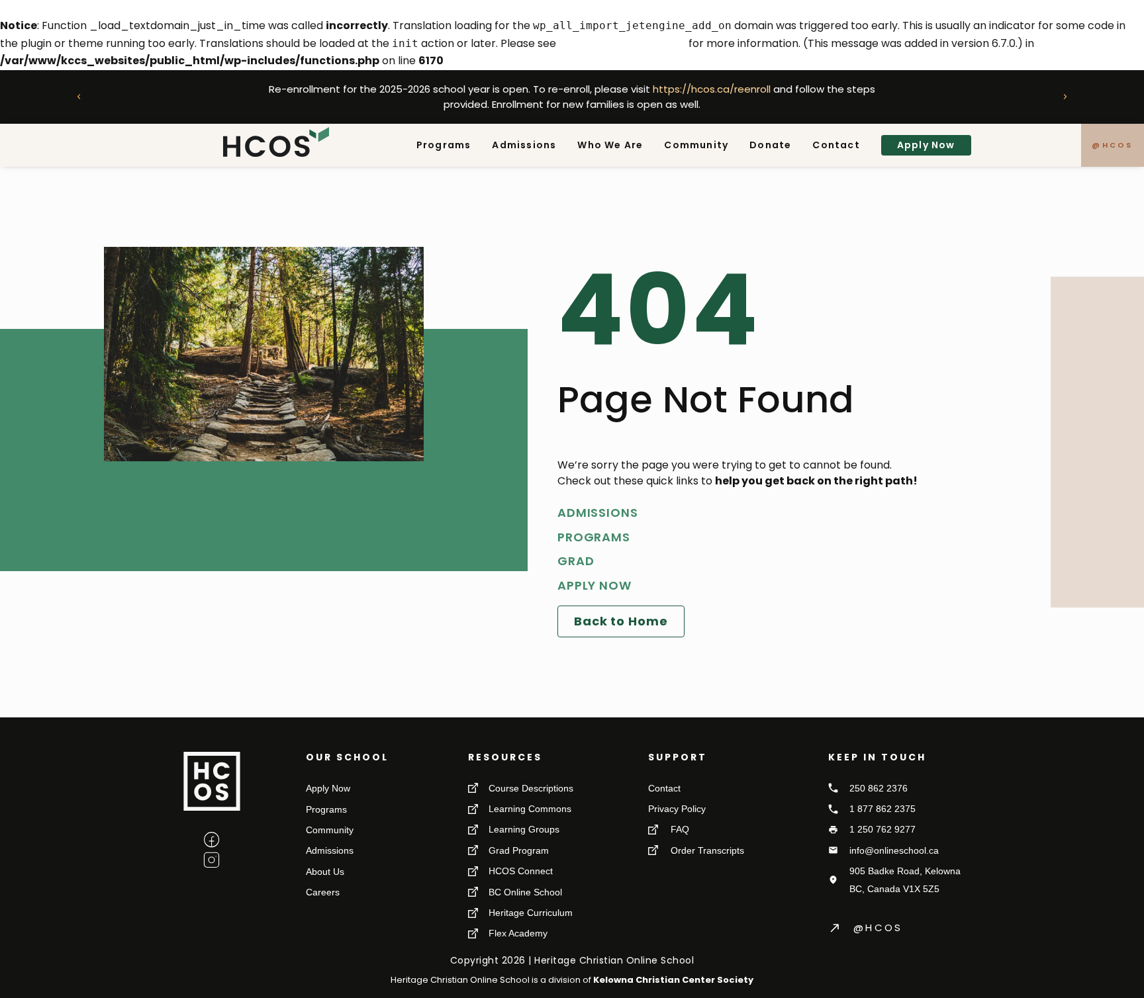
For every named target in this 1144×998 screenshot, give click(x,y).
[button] (78, 96)
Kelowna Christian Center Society (673, 980)
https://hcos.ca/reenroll (712, 89)
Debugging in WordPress (622, 43)
